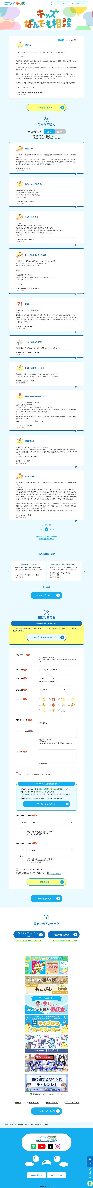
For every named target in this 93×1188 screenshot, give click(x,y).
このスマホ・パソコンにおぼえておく (31, 869)
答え (21, 828)
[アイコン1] (43, 699)
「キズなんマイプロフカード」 (32, 794)
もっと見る (46, 587)
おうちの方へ (80, 3)
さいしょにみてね (60, 3)
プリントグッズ (72, 1102)
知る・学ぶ (34, 1102)
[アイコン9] (43, 710)
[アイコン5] (43, 705)
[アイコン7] (62, 705)
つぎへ (52, 529)
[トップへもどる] (90, 1183)
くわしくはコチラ (55, 874)
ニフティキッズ (9, 1125)
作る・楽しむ (52, 1102)
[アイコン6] (53, 705)
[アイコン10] (53, 710)
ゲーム (18, 1102)
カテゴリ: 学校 (29, 1125)
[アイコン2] (53, 699)
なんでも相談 (19, 1125)
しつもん (23, 822)
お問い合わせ (36, 1175)
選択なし (55, 670)
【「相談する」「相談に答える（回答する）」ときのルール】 (32, 628)
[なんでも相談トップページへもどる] (46, 18)
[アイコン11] (62, 710)
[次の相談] (84, 571)
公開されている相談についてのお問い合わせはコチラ (46, 538)
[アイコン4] (72, 699)
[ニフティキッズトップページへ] (15, 3)
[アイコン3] (62, 699)
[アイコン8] (72, 705)
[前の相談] (9, 571)
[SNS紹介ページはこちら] (46, 1142)
